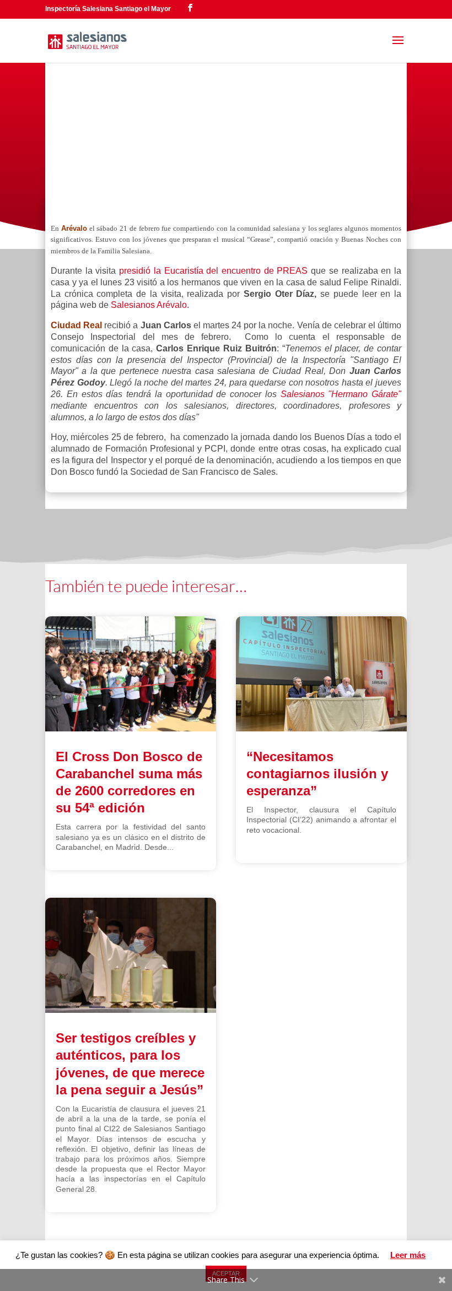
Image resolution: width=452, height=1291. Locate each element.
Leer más (408, 1255)
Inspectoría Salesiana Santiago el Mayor (108, 9)
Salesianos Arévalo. (150, 305)
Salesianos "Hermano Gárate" (341, 394)
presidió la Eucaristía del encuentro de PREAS (213, 270)
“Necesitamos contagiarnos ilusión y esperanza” (317, 773)
